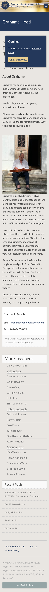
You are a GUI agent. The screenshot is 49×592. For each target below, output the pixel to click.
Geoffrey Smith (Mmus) (21, 436)
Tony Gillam (14, 419)
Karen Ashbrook (17, 457)
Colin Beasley (15, 381)
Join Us (33, 546)
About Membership (14, 546)
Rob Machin (10, 520)
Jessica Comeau (16, 474)
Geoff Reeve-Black (14, 504)
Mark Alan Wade (17, 463)
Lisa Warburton (16, 452)
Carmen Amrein (16, 376)
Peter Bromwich (17, 408)
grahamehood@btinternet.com (27, 322)
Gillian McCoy (15, 392)
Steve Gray (13, 387)
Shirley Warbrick (17, 403)
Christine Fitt (11, 528)
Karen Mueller (15, 441)
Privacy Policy (11, 550)
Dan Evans (13, 425)
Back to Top (26, 585)
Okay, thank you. (18, 59)
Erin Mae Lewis (16, 468)
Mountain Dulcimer (22, 342)
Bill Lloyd (13, 398)
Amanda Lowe (15, 446)
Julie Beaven (14, 430)
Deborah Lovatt (16, 414)
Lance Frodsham (17, 365)
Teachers (35, 338)
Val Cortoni (14, 370)
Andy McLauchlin (13, 512)
